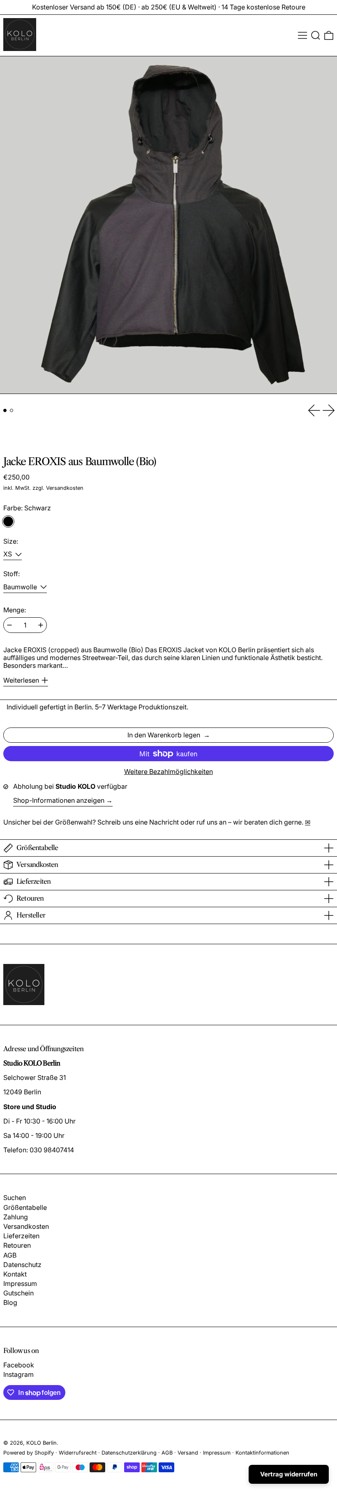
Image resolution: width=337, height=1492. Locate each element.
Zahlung (15, 1217)
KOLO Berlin (41, 1443)
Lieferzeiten (21, 1236)
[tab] (5, 410)
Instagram (18, 1374)
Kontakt (15, 1274)
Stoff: (11, 574)
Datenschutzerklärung (129, 1453)
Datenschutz (22, 1264)
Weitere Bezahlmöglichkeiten (168, 772)
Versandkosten (64, 488)
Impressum (20, 1283)
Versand (188, 1453)
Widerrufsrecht (78, 1453)
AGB (9, 1255)
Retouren (17, 1245)
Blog (10, 1302)
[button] (316, 35)
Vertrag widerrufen (288, 1474)
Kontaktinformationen (262, 1453)
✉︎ (307, 822)
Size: (10, 541)
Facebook (18, 1365)
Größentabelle (25, 1207)
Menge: (14, 610)
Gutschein (18, 1293)
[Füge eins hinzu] (40, 625)
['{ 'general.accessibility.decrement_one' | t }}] (9, 625)
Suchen (14, 1197)
